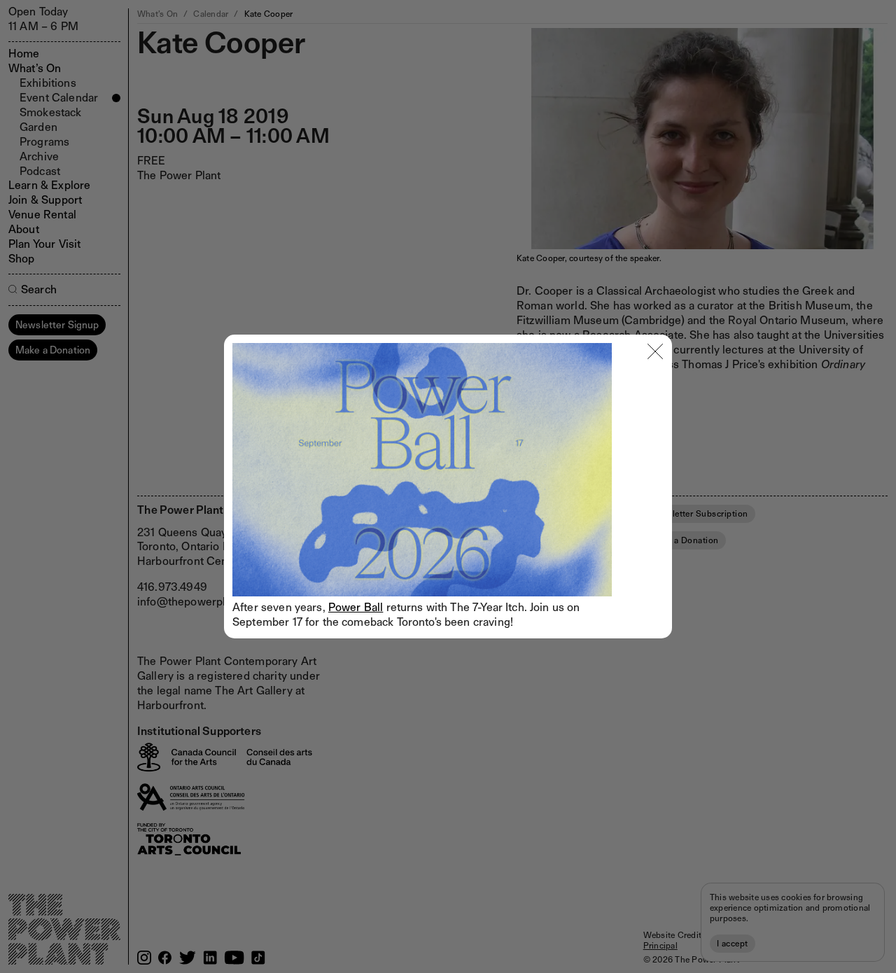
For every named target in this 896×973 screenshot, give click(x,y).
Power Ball (356, 607)
